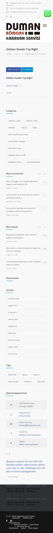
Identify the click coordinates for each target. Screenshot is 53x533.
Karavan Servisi (23, 526)
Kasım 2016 (12, 326)
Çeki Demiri (34, 524)
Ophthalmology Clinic (18, 134)
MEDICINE (41, 382)
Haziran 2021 (14, 299)
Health (24, 128)
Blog (17, 54)
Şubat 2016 (13, 347)
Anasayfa (16, 518)
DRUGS (25, 375)
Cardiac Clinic (14, 121)
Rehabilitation (14, 162)
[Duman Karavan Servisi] (24, 31)
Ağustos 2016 (14, 340)
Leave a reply (12, 85)
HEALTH (36, 375)
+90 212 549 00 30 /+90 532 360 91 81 (24, 9)
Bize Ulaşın (33, 528)
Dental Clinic (32, 121)
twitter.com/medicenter (28, 444)
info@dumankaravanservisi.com (23, 12)
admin (8, 93)
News (35, 128)
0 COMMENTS (27, 69)
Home (8, 54)
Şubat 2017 (13, 306)
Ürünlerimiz (13, 528)
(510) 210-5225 (24, 413)
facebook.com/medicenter (30, 435)
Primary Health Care (17, 155)
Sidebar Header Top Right (19, 77)
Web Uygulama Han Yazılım (23, 516)
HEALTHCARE (13, 382)
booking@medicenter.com (29, 425)
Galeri (23, 528)
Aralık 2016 (13, 319)
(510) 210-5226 (24, 416)
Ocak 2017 (12, 312)
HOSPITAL (28, 382)
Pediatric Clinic (15, 148)
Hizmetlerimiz (14, 523)
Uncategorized (33, 162)
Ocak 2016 (12, 354)
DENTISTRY (12, 375)
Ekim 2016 (12, 333)
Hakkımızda (27, 518)
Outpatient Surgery (17, 141)
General (11, 128)
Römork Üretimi (20, 524)
